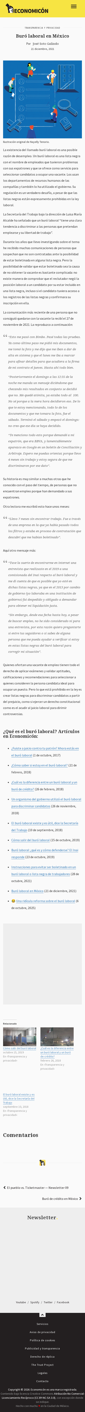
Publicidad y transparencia (42, 1348)
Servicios (42, 1324)
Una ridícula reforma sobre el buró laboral (45, 901)
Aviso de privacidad (42, 1332)
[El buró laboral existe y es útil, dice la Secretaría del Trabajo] (19, 1083)
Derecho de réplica (42, 1356)
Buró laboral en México (27, 891)
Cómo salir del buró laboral (30, 840)
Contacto (42, 1381)
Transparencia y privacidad (42, 27)
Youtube (21, 1302)
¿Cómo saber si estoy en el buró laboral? (39, 765)
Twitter (48, 1302)
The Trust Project (42, 1365)
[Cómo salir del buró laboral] (19, 1036)
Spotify (34, 1302)
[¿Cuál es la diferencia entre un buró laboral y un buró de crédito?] (57, 1036)
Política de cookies (42, 1340)
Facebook (63, 1302)
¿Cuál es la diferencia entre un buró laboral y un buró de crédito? (57, 1052)
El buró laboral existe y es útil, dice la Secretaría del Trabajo (19, 1098)
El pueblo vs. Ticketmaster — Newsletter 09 (37, 1188)
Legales (42, 1373)
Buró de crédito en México (60, 1199)
